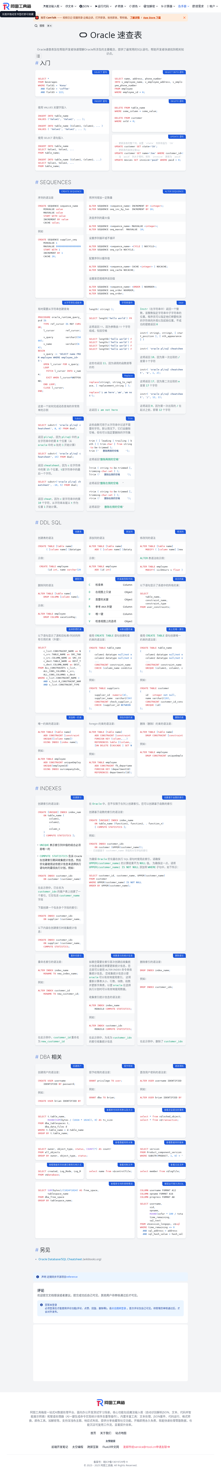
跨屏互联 (92, 1447)
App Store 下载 (152, 17)
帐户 (212, 6)
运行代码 (103, 6)
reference (72, 1276)
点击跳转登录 (119, 1308)
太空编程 (77, 1447)
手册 (183, 6)
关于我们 (105, 1433)
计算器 (168, 6)
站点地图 (120, 1433)
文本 (71, 6)
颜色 (135, 6)
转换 (120, 6)
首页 (93, 1433)
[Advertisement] (110, 1353)
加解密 (151, 6)
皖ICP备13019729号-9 (115, 1461)
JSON (86, 6)
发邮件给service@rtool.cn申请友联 (145, 1447)
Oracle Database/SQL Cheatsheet (60, 1259)
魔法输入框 (54, 5)
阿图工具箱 (107, 1465)
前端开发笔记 (59, 1447)
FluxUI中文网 (111, 1447)
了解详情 (135, 17)
